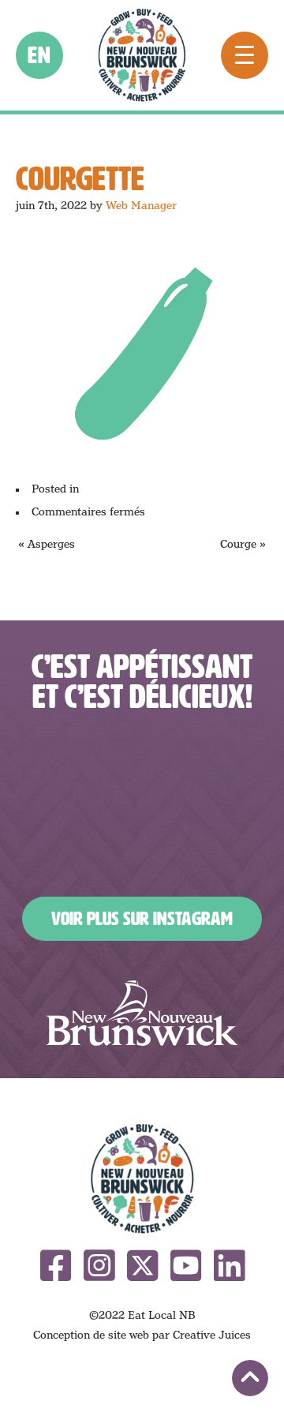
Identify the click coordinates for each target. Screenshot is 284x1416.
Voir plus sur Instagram (142, 918)
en (40, 55)
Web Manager (141, 205)
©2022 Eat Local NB (142, 1315)
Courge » (243, 544)
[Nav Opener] (244, 55)
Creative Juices (212, 1335)
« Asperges (46, 544)
